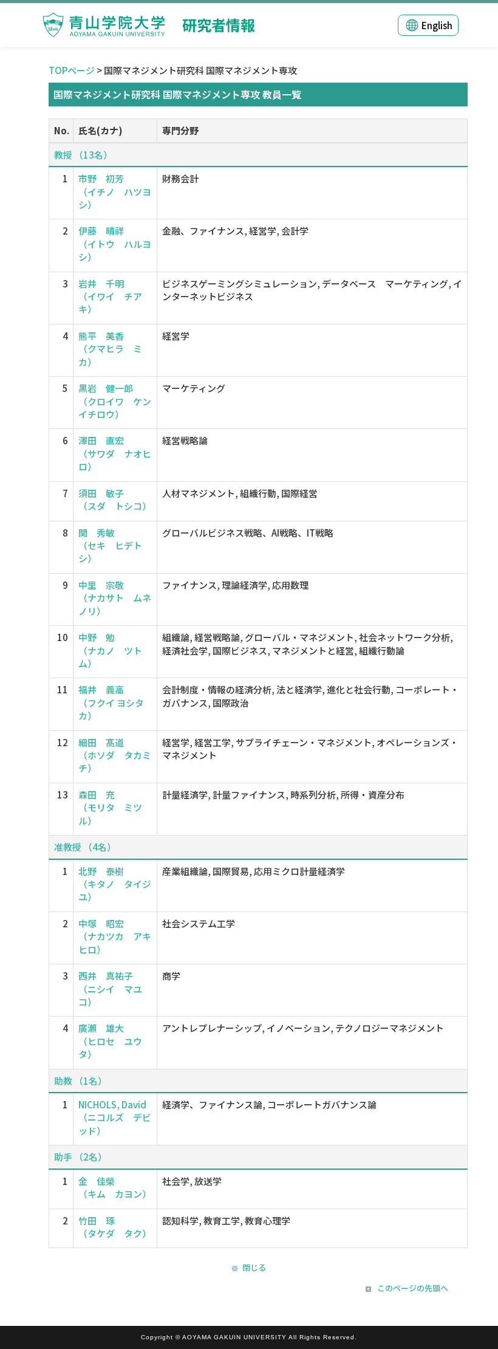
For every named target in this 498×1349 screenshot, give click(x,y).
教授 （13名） (83, 154)
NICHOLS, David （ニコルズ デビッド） (114, 1117)
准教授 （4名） (85, 846)
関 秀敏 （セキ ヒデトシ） (110, 545)
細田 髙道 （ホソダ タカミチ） (114, 755)
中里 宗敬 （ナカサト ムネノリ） (114, 597)
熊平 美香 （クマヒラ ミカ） (110, 348)
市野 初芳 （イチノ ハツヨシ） (114, 191)
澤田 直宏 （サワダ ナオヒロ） (114, 453)
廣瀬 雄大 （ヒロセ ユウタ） (110, 1040)
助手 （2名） (80, 1156)
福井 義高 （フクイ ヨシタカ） (111, 702)
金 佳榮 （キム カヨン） (114, 1187)
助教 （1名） (80, 1080)
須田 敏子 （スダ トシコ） (114, 499)
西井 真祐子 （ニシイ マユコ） (110, 988)
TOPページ (72, 70)
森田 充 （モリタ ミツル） (110, 807)
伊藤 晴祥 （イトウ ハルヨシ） (114, 243)
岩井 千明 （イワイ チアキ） (110, 296)
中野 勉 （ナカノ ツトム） (110, 650)
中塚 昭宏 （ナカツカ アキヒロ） (114, 936)
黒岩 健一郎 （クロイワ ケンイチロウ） (114, 401)
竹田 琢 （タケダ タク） (114, 1227)
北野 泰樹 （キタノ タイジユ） (114, 884)
